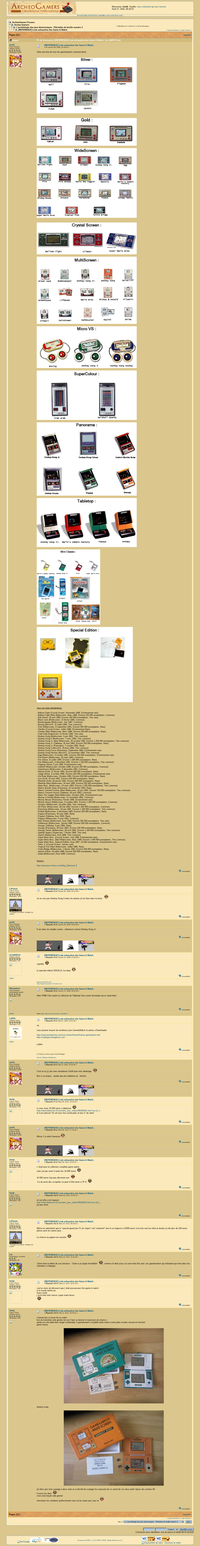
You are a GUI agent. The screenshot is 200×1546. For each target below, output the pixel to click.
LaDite (12, 1018)
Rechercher (93, 15)
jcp (10, 1254)
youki (12, 45)
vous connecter (144, 6)
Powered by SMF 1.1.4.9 (86, 1540)
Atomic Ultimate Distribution (46, 1057)
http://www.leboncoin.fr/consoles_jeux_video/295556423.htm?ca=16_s (68, 1202)
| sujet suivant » (186, 30)
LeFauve (13, 889)
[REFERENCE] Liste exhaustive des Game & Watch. (43, 30)
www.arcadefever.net (44, 982)
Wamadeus (14, 988)
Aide (85, 15)
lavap (12, 1099)
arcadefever (14, 955)
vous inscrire (160, 6)
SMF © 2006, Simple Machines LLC (109, 1540)
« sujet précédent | (173, 30)
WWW (11, 978)
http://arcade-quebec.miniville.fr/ (56, 1013)
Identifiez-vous (104, 15)
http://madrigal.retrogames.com (51, 1037)
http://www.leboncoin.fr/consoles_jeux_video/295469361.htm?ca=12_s (68, 1110)
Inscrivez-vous (117, 15)
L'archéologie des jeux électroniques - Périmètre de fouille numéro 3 (49, 27)
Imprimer (187, 35)
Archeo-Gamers (21, 25)
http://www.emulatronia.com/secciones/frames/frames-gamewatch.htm (68, 1035)
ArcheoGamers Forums (23, 22)
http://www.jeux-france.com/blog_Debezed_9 (57, 865)
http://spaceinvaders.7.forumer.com (49, 984)
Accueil (79, 15)
